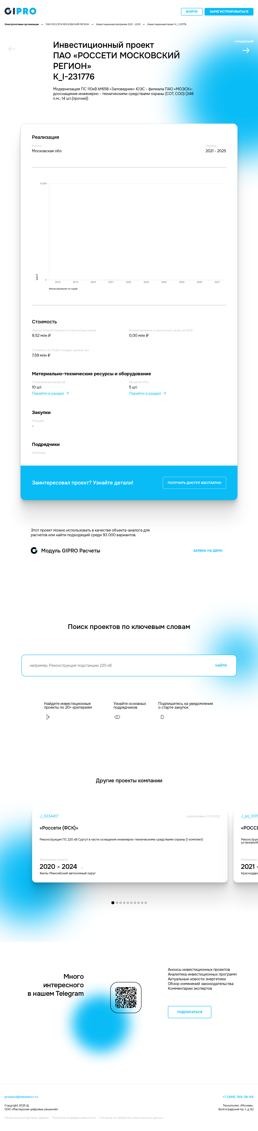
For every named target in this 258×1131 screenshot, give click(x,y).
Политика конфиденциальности (74, 1118)
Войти (192, 12)
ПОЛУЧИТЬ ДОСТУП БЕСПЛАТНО (194, 483)
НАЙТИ (221, 665)
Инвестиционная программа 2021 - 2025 (118, 24)
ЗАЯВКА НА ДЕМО (207, 551)
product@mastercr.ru (21, 1097)
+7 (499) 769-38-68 (237, 1097)
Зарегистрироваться (229, 12)
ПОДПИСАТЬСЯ (189, 1012)
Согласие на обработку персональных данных (131, 1118)
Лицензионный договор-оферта (27, 1118)
